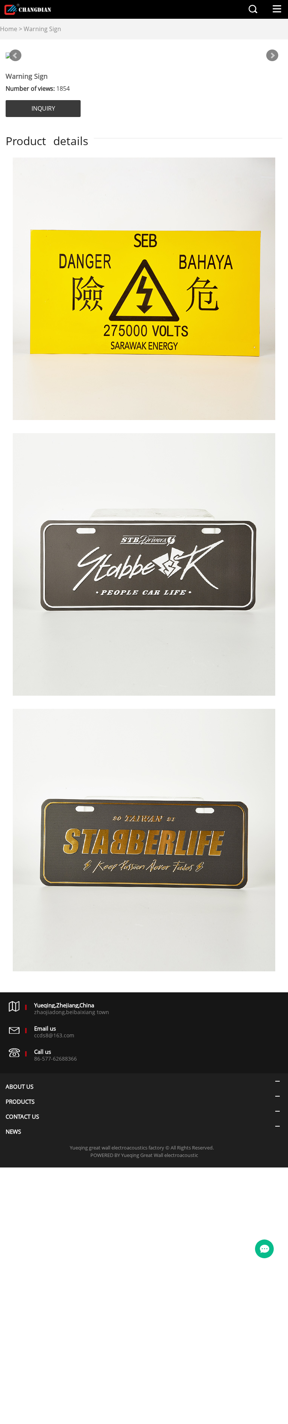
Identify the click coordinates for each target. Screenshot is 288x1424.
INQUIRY (43, 108)
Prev (15, 56)
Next (272, 56)
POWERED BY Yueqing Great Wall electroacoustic (144, 1155)
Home (8, 29)
